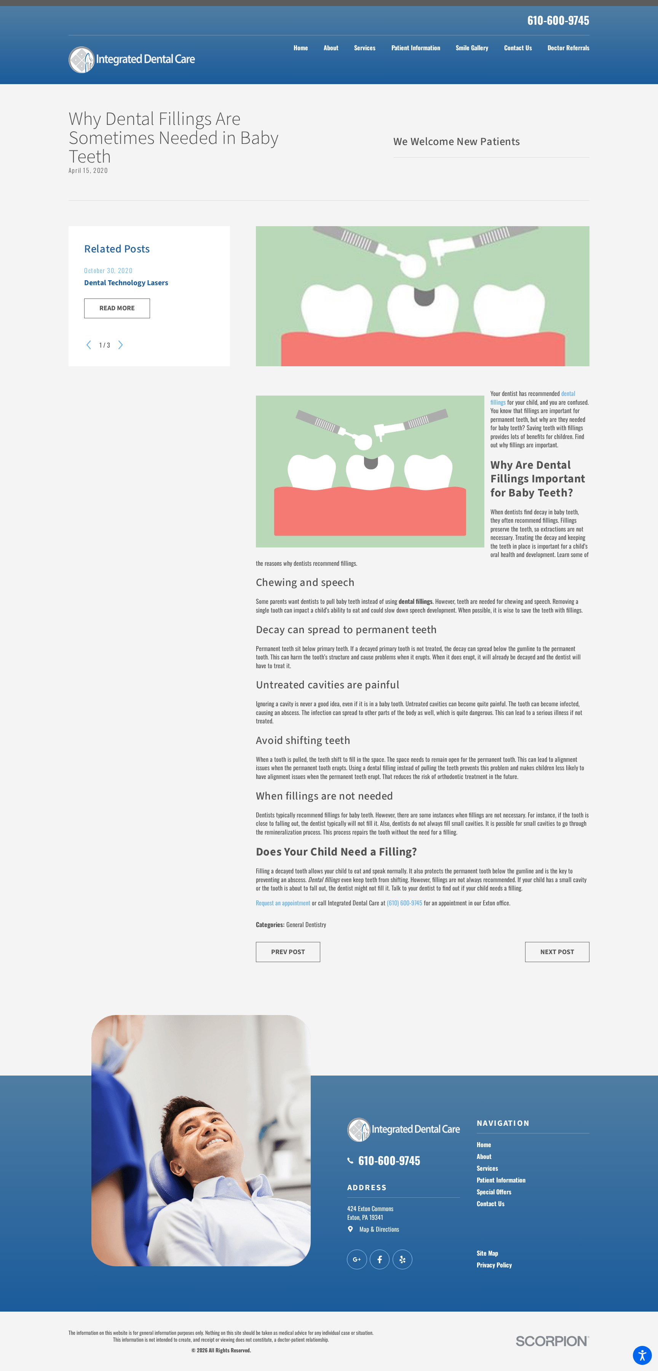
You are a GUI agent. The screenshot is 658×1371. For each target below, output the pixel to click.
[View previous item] (88, 344)
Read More (117, 308)
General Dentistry (306, 924)
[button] (642, 1355)
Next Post (557, 952)
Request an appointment (283, 902)
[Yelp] (403, 1260)
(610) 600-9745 (404, 902)
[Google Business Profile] (357, 1260)
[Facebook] (380, 1260)
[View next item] (120, 344)
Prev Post (288, 952)
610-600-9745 (558, 20)
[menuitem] (301, 47)
